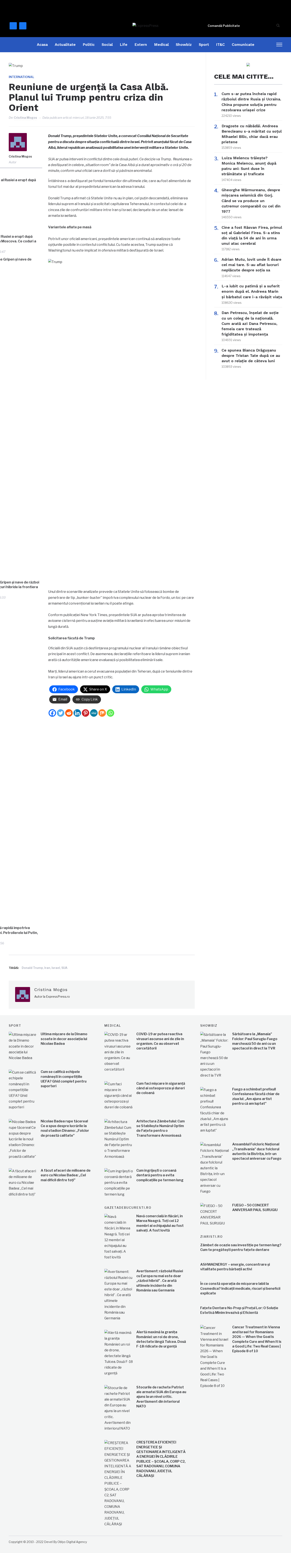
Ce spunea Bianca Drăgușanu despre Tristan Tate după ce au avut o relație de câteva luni (251, 355)
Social (107, 44)
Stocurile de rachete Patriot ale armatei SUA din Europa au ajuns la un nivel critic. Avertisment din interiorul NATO (161, 1396)
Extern (140, 44)
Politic (89, 44)
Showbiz (184, 44)
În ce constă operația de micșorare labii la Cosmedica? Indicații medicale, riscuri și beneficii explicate (240, 1288)
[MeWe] (94, 713)
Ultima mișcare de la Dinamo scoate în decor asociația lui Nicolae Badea (64, 1039)
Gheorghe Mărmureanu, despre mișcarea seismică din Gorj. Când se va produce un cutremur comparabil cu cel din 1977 (251, 201)
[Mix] (102, 713)
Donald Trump (32, 968)
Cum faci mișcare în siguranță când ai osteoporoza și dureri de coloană (160, 1088)
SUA (64, 968)
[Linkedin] (77, 713)
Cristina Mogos (25, 117)
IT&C (220, 44)
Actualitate (65, 44)
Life (123, 44)
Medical (161, 44)
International (21, 77)
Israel (56, 968)
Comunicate (243, 44)
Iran (47, 968)
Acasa (42, 44)
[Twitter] (60, 713)
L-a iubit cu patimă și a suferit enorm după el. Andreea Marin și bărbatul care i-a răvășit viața (252, 291)
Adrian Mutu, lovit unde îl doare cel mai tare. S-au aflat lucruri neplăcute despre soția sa (251, 264)
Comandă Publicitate (224, 25)
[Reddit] (69, 713)
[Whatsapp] (110, 713)
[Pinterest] (85, 713)
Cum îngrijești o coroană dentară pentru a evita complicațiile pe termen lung (159, 1175)
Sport (204, 44)
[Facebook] (52, 713)
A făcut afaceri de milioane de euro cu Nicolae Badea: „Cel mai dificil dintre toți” (66, 1175)
